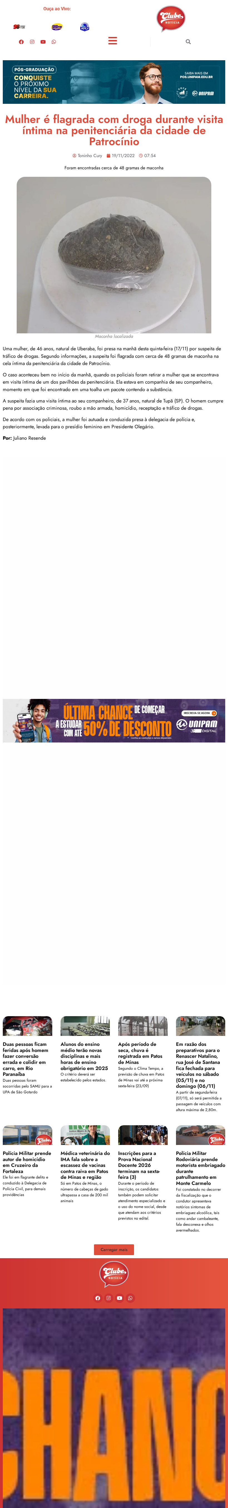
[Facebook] (21, 41)
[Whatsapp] (54, 41)
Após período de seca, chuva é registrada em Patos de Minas (140, 1053)
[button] (188, 41)
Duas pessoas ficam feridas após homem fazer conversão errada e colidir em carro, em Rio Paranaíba (25, 1059)
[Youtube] (43, 41)
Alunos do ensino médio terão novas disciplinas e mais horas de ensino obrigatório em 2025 (84, 1056)
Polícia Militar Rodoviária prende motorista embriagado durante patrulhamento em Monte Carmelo (200, 1168)
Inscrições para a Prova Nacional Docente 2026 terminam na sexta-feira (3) (139, 1165)
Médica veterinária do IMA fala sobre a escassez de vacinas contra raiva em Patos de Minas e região (85, 1165)
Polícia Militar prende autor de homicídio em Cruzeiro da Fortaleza (27, 1162)
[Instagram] (32, 41)
